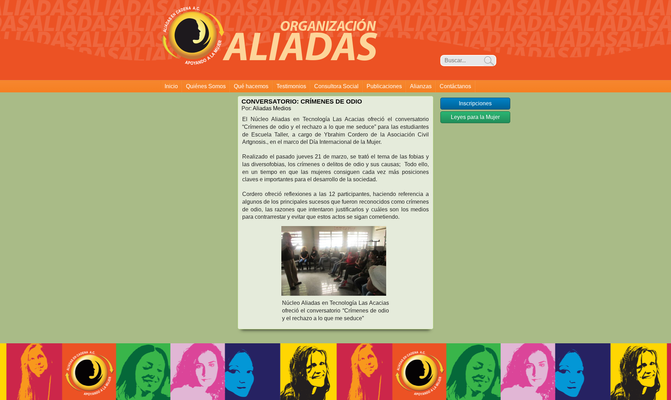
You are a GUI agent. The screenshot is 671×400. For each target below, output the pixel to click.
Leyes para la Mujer (475, 117)
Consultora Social (336, 86)
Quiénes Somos (206, 86)
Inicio (171, 86)
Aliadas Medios (272, 108)
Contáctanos (455, 86)
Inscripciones (475, 103)
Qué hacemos (251, 86)
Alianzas (421, 86)
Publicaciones (384, 86)
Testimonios (291, 86)
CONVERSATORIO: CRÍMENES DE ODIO (301, 101)
